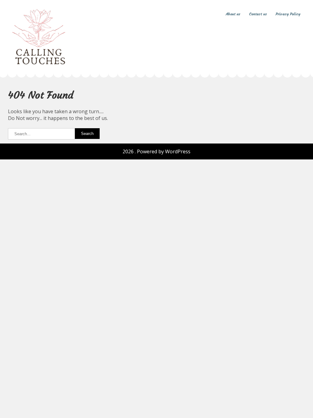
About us (233, 14)
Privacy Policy (288, 14)
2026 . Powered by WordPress (156, 151)
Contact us (258, 14)
